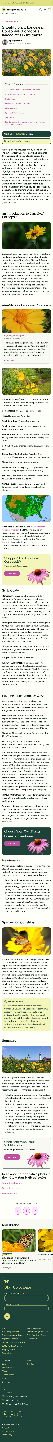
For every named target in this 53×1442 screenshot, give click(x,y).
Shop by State (8, 1349)
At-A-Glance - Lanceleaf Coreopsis (20, 94)
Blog (4, 1364)
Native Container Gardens (13, 1342)
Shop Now (12, 573)
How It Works (8, 1367)
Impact (5, 1378)
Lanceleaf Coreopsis (14, 336)
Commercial (32, 1339)
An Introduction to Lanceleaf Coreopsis (22, 90)
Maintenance (11, 108)
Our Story (31, 1364)
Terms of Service (8, 1431)
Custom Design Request (37, 1331)
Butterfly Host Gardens (12, 1346)
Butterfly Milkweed (11, 1188)
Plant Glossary (8, 1375)
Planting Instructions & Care (17, 104)
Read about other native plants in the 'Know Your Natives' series (25, 123)
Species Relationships (14, 113)
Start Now (12, 843)
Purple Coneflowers (12, 1183)
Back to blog (12, 21)
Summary (9, 117)
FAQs (4, 1371)
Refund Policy (7, 1435)
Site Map (6, 1382)
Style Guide (10, 99)
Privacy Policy (7, 1428)
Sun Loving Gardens (10, 1331)
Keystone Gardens (10, 1339)
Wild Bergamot (9, 1193)
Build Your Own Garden (37, 1335)
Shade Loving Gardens (12, 1335)
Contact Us (7, 1393)
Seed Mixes (7, 1353)
